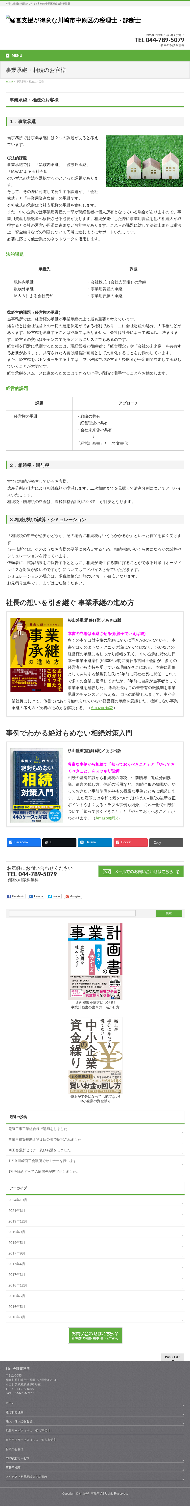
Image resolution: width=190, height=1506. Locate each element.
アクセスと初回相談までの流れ (26, 1476)
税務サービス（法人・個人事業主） (29, 1430)
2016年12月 (17, 1285)
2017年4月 (16, 1264)
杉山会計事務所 (89, 1493)
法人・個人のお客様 (19, 1421)
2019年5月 (16, 1243)
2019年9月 (16, 1232)
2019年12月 (17, 1221)
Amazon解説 (102, 708)
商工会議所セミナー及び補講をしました (39, 1150)
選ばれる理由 (15, 1412)
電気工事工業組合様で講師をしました (37, 1129)
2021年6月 (16, 1211)
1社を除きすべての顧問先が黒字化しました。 (44, 1171)
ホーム (10, 1403)
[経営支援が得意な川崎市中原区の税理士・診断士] (73, 20)
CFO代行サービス (18, 1458)
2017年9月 (16, 1253)
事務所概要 (13, 1467)
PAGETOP (173, 1356)
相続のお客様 (15, 1449)
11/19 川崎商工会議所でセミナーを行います (42, 1161)
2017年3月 (16, 1275)
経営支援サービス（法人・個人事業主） (32, 1440)
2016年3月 (16, 1317)
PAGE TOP (181, 1456)
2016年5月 (16, 1307)
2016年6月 (16, 1296)
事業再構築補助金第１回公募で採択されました (44, 1139)
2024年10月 (17, 1200)
